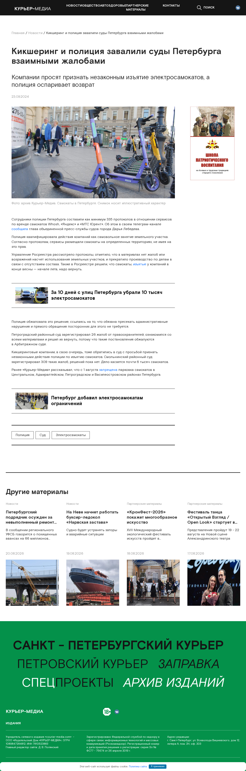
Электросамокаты (71, 435)
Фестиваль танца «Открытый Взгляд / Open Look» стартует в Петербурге (211, 517)
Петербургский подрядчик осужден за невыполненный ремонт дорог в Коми (30, 517)
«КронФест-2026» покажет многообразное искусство (152, 517)
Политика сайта (138, 766)
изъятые (139, 264)
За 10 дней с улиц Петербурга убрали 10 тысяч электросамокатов (106, 295)
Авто (104, 6)
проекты (68, 683)
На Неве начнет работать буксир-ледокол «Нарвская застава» (92, 517)
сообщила (20, 229)
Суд (43, 435)
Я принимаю (158, 766)
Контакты (171, 6)
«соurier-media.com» (58, 737)
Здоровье (117, 6)
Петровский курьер (82, 664)
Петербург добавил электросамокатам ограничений (97, 401)
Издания (13, 723)
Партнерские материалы (137, 8)
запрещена (108, 370)
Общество (91, 6)
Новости (74, 6)
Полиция (23, 435)
